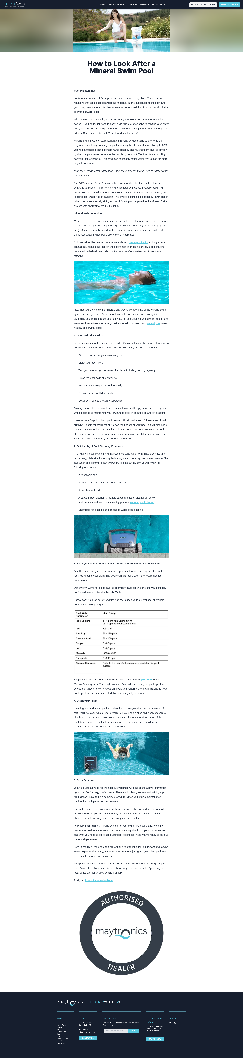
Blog (155, 4)
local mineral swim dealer (99, 880)
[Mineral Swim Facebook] (170, 1023)
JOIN (133, 1031)
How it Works (116, 4)
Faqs (163, 4)
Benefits (144, 4)
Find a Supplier (229, 4)
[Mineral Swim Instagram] (175, 1023)
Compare (132, 4)
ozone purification (138, 242)
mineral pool (153, 323)
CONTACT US (88, 1038)
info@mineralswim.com (88, 1032)
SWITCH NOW (155, 1039)
